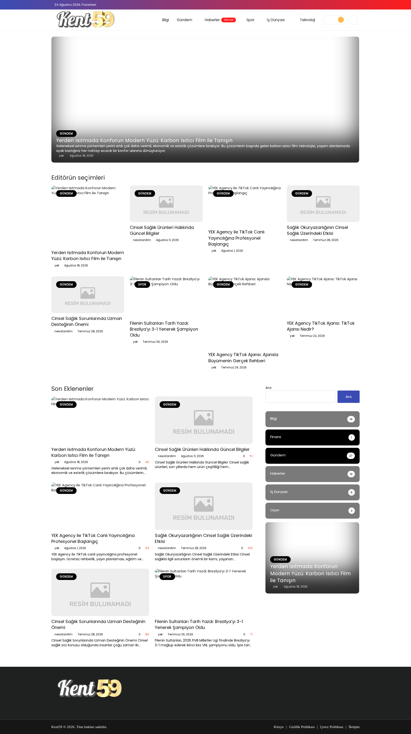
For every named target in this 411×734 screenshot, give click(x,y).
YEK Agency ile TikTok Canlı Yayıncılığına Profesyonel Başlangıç (236, 238)
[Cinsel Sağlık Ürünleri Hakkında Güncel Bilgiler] (166, 203)
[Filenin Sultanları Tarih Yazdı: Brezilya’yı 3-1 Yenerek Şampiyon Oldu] (166, 297)
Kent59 (56, 727)
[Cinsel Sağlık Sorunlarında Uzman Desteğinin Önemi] (87, 294)
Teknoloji (307, 19)
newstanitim (142, 240)
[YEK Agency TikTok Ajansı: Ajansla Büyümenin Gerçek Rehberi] (244, 312)
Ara (268, 387)
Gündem (184, 19)
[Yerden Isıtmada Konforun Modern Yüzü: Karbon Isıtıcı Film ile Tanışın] (87, 216)
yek (57, 265)
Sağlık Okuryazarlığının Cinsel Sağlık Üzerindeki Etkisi (317, 230)
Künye (279, 727)
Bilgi (165, 19)
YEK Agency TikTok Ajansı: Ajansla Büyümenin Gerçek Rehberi (243, 357)
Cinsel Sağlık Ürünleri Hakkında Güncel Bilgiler (202, 449)
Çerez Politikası (331, 727)
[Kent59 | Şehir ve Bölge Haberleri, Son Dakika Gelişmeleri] (86, 19)
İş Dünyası (276, 19)
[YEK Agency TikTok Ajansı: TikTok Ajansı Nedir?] (323, 297)
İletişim (354, 727)
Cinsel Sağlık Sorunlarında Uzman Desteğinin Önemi (86, 321)
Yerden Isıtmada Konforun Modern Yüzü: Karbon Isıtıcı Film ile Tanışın (144, 140)
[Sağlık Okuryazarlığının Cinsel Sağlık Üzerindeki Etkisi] (323, 203)
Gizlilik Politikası (302, 727)
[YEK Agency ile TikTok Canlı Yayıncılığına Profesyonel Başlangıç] (244, 206)
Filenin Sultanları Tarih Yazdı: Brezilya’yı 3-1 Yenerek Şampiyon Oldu (164, 329)
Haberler (219, 19)
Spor (250, 19)
